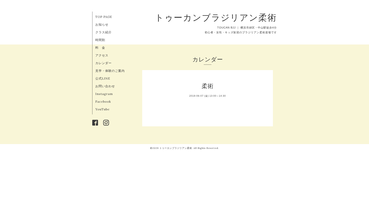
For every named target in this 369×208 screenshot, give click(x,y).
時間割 (100, 40)
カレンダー (103, 63)
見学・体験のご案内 (110, 71)
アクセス (101, 55)
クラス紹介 (103, 32)
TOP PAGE (103, 17)
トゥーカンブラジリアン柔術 (216, 17)
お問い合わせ (105, 86)
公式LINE (102, 78)
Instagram (104, 94)
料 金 (100, 47)
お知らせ (101, 24)
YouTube (102, 109)
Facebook (103, 101)
